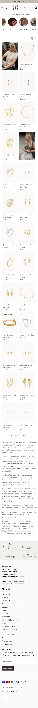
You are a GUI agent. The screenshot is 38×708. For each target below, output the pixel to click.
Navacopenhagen (17, 584)
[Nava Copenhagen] (19, 7)
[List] (35, 38)
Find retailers (7, 641)
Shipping (5, 613)
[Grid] (32, 38)
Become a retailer (8, 638)
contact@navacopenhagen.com (19, 581)
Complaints (6, 607)
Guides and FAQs (8, 626)
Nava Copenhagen (12, 691)
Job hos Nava (7, 601)
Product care (6, 617)
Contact (5, 610)
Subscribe (7, 668)
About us (5, 597)
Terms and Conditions (10, 620)
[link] (10, 56)
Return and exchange (10, 604)
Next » (25, 435)
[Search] (6, 7)
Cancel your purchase (10, 629)
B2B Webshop (7, 644)
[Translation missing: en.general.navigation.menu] (2, 7)
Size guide (5, 623)
